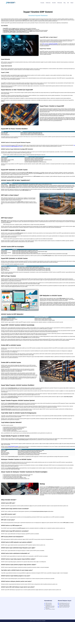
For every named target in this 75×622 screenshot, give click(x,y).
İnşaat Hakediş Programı (13, 446)
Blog (64, 2)
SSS (68, 2)
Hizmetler (54, 2)
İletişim (72, 2)
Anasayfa (42, 2)
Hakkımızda (48, 2)
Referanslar (59, 2)
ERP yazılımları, (50, 43)
